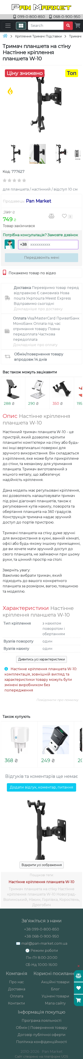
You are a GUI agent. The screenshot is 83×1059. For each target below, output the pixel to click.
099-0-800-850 (31, 17)
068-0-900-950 (66, 17)
